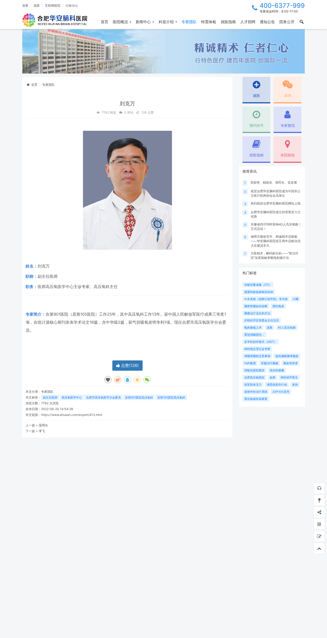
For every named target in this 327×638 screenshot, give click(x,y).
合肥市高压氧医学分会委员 (103, 397)
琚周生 (43, 425)
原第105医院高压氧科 (171, 397)
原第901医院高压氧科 (139, 397)
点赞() (129, 365)
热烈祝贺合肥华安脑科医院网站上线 (276, 203)
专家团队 (189, 22)
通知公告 (267, 22)
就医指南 (228, 22)
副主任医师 (50, 397)
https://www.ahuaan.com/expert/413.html (71, 415)
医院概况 (121, 22)
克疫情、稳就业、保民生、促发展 (273, 182)
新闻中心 (144, 22)
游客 (25, 5)
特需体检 (208, 22)
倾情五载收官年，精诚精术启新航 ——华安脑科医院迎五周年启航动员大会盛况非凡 (276, 241)
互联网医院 (53, 5)
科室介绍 (167, 22)
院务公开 (287, 22)
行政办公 (72, 5)
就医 (37, 5)
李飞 (42, 431)
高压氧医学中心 (72, 397)
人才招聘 (247, 22)
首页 (104, 22)
